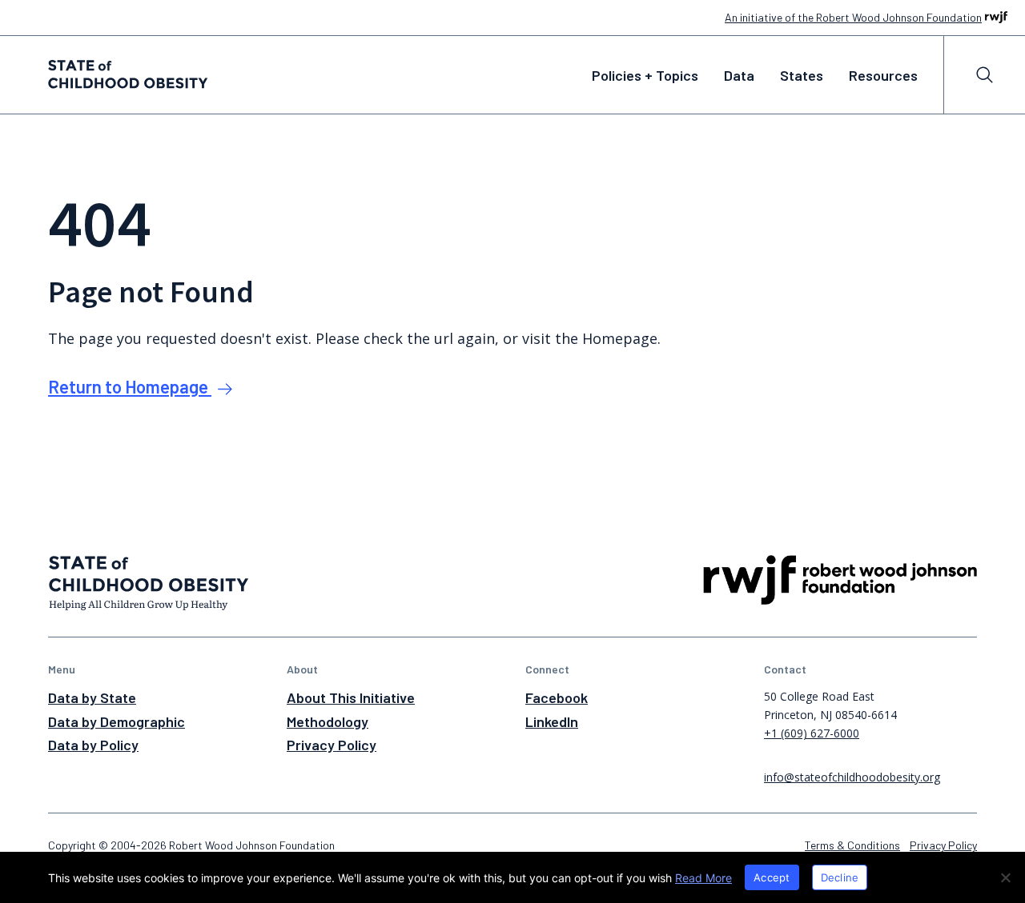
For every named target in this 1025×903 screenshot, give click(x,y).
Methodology (327, 721)
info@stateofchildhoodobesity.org (852, 777)
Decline (840, 877)
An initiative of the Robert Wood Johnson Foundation (853, 17)
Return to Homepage (129, 386)
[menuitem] (984, 75)
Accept (772, 877)
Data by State (92, 697)
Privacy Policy (331, 744)
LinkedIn (551, 721)
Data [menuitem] (739, 75)
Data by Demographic (116, 721)
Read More (703, 878)
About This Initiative (351, 697)
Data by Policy (93, 744)
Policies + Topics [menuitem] (645, 75)
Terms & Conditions (852, 845)
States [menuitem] (801, 75)
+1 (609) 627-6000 (811, 733)
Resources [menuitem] (883, 75)
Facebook (556, 697)
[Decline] (1005, 877)
